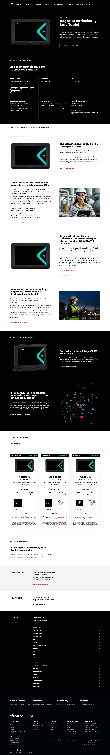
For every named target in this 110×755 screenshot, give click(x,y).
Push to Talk (53, 723)
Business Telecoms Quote (90, 725)
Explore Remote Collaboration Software (71, 269)
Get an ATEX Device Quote (91, 743)
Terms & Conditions (15, 738)
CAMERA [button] (35, 642)
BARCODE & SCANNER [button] (39, 645)
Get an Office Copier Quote (91, 733)
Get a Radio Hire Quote (90, 737)
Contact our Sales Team (90, 723)
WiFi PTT (52, 731)
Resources (36, 721)
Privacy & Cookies (14, 742)
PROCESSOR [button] (36, 628)
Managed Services (38, 725)
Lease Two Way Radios (89, 744)
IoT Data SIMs (70, 739)
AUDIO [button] (35, 674)
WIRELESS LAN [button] (37, 636)
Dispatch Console (54, 735)
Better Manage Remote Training (69, 270)
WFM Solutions (53, 733)
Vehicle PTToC (54, 725)
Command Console (55, 737)
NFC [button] (34, 651)
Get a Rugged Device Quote (91, 741)
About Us (35, 723)
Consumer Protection (15, 746)
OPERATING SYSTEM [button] (39, 617)
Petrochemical (24, 89)
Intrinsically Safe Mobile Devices (28, 127)
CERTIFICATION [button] (37, 680)
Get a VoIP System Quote (90, 727)
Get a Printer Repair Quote (90, 735)
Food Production (15, 92)
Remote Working (54, 739)
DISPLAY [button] (35, 663)
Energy (32, 89)
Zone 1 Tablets (41, 127)
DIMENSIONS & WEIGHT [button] (40, 666)
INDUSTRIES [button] (36, 686)
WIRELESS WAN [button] (37, 633)
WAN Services (70, 729)
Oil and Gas (14, 89)
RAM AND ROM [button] (37, 631)
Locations (35, 727)
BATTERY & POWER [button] (38, 660)
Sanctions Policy (14, 740)
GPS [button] (34, 657)
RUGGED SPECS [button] (37, 671)
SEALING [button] (35, 669)
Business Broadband (72, 731)
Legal (11, 736)
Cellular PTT (53, 727)
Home (11, 127)
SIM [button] (34, 639)
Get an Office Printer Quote (91, 731)
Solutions (53, 721)
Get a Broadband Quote (90, 729)
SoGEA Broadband (71, 737)
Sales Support (88, 721)
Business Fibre (70, 735)
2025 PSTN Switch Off (72, 723)
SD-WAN (69, 727)
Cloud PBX (69, 725)
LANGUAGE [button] (36, 683)
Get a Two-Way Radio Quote (91, 739)
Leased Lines (70, 733)
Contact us (36, 729)
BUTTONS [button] (36, 677)
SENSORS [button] (35, 648)
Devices (16, 127)
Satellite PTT (53, 729)
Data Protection (14, 744)
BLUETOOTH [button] (36, 654)
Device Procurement (55, 741)
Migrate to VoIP (71, 741)
